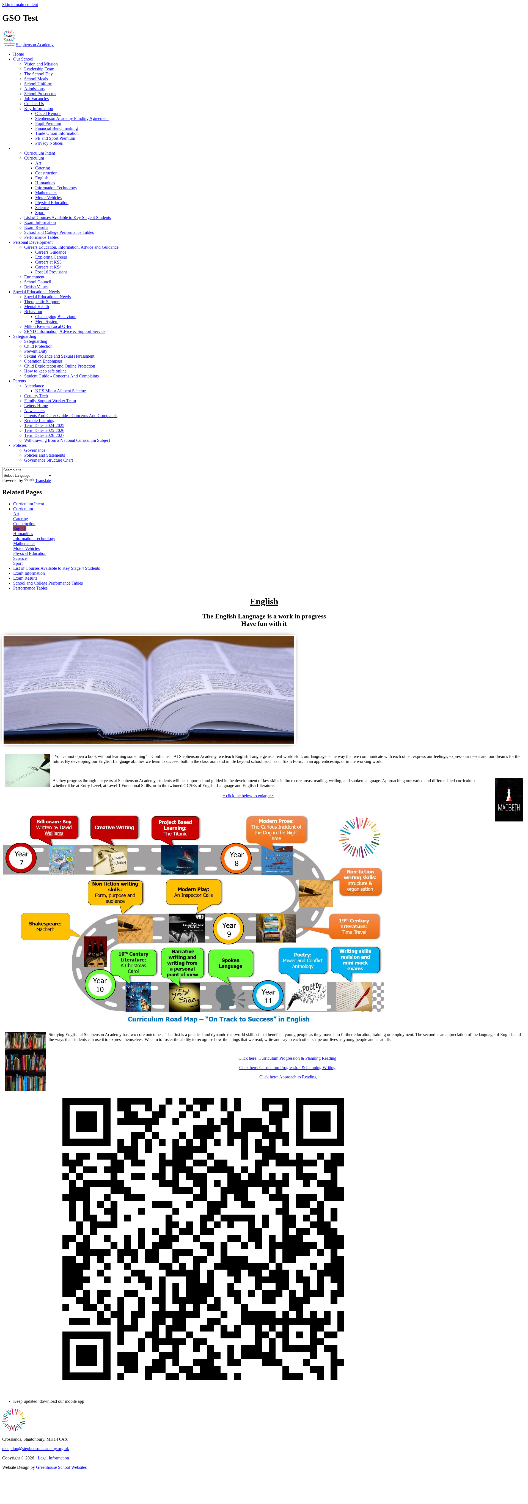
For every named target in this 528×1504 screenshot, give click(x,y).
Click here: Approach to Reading (287, 1077)
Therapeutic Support (42, 301)
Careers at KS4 (48, 267)
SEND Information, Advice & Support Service (64, 331)
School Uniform (38, 83)
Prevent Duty (35, 351)
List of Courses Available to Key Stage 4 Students (67, 217)
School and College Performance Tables (59, 232)
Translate (43, 480)
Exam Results (36, 227)
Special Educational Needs (36, 291)
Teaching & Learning (31, 148)
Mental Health (36, 306)
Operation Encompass (43, 361)
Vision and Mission (41, 64)
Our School (23, 59)
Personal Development (33, 242)
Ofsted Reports (48, 113)
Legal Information (53, 1458)
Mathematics (46, 192)
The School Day (38, 74)
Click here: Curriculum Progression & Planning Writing (287, 1067)
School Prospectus (40, 93)
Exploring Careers (51, 257)
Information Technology (56, 187)
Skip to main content (20, 4)
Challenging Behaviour (55, 316)
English (41, 178)
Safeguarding (24, 336)
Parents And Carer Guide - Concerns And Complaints (70, 415)
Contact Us (34, 103)
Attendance (34, 385)
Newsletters (34, 410)
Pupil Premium (48, 123)
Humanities (45, 182)
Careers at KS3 (48, 262)
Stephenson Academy (35, 44)
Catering (42, 168)
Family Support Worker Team (50, 400)
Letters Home (36, 405)
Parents (19, 381)
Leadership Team (39, 69)
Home (18, 54)
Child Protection (38, 346)
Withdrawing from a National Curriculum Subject (67, 440)
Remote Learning (39, 420)
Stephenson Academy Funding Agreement (72, 118)
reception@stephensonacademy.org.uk (35, 1448)
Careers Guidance (50, 252)
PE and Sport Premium (55, 138)
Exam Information (40, 222)
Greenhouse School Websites (61, 1467)
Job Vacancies (36, 98)
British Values (36, 286)
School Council (37, 282)
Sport (40, 212)
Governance (34, 450)
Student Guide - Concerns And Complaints (61, 376)
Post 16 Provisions (51, 272)
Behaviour (33, 311)
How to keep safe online (45, 371)
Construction (46, 173)
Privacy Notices (49, 143)
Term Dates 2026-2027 (44, 435)
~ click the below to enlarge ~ (248, 795)
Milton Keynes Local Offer (48, 326)
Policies (20, 445)
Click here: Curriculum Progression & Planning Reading (287, 1058)
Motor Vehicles (48, 197)
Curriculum (34, 158)
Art (38, 163)
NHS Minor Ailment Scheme (60, 390)
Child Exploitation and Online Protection (59, 366)
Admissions (34, 88)
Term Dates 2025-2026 (44, 430)
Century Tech (36, 395)
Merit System (46, 321)
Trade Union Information (57, 133)
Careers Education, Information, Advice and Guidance (71, 247)
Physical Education (51, 202)
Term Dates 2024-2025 (44, 425)
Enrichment (34, 277)
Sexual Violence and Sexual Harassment (59, 356)
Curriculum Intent (39, 153)
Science (42, 207)
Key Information (38, 108)
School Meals (36, 78)
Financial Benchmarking (56, 128)
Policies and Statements (44, 455)
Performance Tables (41, 237)
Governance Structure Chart (48, 460)
